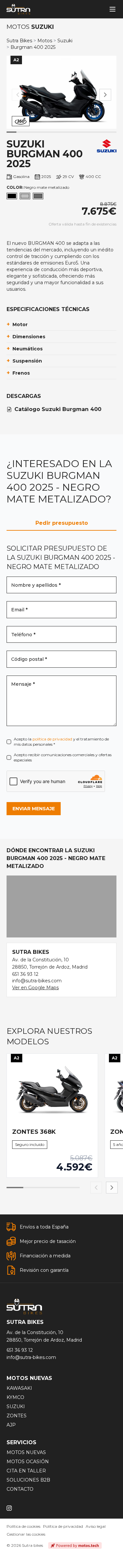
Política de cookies (23, 1526)
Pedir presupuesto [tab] (61, 523)
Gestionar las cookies (26, 1534)
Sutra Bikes (19, 41)
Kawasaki (19, 1388)
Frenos (18, 373)
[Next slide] (112, 1187)
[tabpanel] (61, 680)
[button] (105, 95)
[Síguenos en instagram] (9, 1508)
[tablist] (61, 523)
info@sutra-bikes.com (37, 981)
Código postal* (29, 659)
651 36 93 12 (25, 974)
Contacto (20, 1489)
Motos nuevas (26, 1452)
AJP (11, 1425)
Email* (19, 610)
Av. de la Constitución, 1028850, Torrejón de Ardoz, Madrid (44, 1336)
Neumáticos (25, 348)
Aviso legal (96, 1526)
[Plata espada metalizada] (25, 196)
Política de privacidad (63, 1526)
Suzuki (64, 41)
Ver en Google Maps (35, 988)
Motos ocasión (28, 1462)
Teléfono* (23, 635)
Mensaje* (23, 684)
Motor (17, 324)
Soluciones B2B (28, 1480)
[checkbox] (9, 741)
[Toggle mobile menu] (112, 9)
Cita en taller (26, 1471)
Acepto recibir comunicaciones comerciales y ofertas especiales (63, 757)
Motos (44, 41)
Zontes (17, 1416)
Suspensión (24, 361)
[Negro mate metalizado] (12, 196)
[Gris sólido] (38, 196)
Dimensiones (26, 336)
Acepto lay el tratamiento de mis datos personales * (61, 742)
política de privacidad (52, 739)
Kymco (15, 1397)
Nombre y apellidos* (36, 585)
